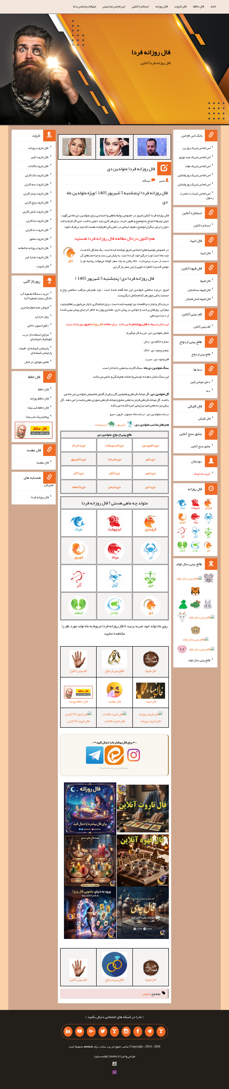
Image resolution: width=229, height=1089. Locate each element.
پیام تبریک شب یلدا (37, 416)
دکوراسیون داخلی (38, 325)
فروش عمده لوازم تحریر (34, 307)
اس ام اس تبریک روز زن (196, 148)
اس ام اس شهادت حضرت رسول (197, 195)
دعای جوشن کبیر (200, 381)
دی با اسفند (79, 487)
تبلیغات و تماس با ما (84, 6)
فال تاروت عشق (39, 239)
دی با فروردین (150, 445)
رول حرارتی (42, 316)
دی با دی (150, 487)
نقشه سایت (101, 1056)
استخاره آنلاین (140, 6)
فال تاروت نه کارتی (37, 220)
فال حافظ (198, 6)
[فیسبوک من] (137, 1031)
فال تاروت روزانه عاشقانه (33, 248)
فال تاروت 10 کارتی (78, 721)
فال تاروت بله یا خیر (37, 257)
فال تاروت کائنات (114, 721)
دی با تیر (150, 459)
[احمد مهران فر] (152, 148)
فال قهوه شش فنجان (198, 299)
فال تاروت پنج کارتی (37, 202)
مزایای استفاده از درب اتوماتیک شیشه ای (37, 336)
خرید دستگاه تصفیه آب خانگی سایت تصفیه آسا (36, 296)
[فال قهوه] (143, 861)
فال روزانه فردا (150, 52)
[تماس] (114, 1031)
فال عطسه (42, 462)
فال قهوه (205, 281)
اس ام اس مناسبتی (114, 6)
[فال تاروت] (143, 809)
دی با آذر (78, 473)
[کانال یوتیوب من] (79, 1031)
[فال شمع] (90, 861)
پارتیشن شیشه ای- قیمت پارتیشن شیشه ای (35, 350)
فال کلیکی (204, 418)
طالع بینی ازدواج (200, 354)
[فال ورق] (90, 914)
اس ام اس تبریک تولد (197, 166)
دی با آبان (114, 473)
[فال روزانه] (90, 809)
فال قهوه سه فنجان (199, 289)
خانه (213, 6)
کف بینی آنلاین (201, 326)
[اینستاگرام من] (126, 1031)
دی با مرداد (114, 459)
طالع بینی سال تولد (199, 660)
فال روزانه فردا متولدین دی (131, 168)
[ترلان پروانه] (114, 148)
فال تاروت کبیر (40, 157)
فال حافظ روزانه (39, 398)
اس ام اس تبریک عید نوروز (194, 157)
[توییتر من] (102, 1031)
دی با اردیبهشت (114, 445)
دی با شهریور (78, 459)
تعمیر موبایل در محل (37, 361)
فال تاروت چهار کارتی (36, 193)
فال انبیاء (205, 253)
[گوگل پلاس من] (91, 1031)
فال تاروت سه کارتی (37, 184)
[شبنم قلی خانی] (76, 148)
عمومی (146, 994)
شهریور (121, 424)
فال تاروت (180, 6)
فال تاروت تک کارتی (37, 175)
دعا (208, 391)
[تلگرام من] (149, 1031)
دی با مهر (150, 473)
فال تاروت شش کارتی (36, 211)
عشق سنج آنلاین (200, 446)
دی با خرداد (79, 445)
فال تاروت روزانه (151, 721)
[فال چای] (143, 914)
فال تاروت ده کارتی (37, 229)
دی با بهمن (114, 487)
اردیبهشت (101, 424)
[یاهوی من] (161, 1031)
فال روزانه (161, 6)
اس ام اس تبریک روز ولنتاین (194, 175)
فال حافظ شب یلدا (38, 407)
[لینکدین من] (68, 1031)
